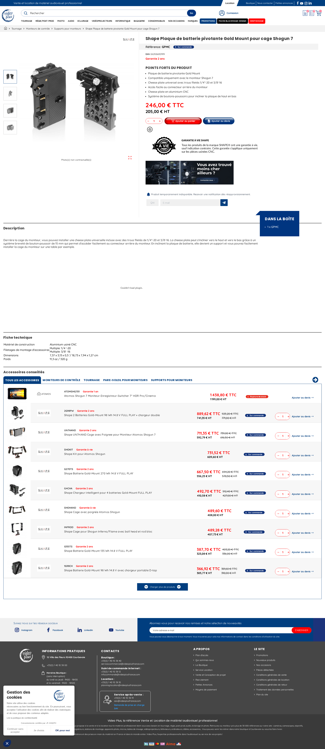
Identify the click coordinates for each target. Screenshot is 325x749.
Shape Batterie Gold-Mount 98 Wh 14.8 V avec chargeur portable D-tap (110, 570)
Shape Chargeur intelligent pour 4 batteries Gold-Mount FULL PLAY (108, 492)
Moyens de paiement (206, 689)
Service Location (204, 670)
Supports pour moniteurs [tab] (171, 380)
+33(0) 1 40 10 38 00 (57, 665)
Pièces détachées (265, 670)
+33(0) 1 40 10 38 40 (111, 660)
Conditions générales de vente (271, 674)
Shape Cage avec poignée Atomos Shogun (92, 512)
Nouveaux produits (265, 660)
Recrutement (202, 679)
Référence (153, 46)
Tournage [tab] (92, 380)
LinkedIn (310, 2)
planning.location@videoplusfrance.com (121, 685)
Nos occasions (263, 665)
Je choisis (39, 730)
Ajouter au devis (301, 397)
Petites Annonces (204, 684)
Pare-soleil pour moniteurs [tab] (125, 380)
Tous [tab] (22, 380)
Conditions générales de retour (271, 684)
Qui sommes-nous (205, 660)
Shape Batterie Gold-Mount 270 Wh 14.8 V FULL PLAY (98, 473)
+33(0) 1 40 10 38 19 (124, 697)
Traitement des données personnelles (275, 689)
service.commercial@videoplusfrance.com (122, 663)
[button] (7, 743)
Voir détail (17, 394)
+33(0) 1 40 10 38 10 (111, 682)
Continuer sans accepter (15, 730)
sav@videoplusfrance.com (127, 701)
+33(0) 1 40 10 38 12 (111, 671)
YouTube (302, 2)
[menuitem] (26, 21)
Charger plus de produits (162, 587)
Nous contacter (265, 3)
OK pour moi (62, 730)
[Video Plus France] (8, 15)
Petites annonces (284, 3)
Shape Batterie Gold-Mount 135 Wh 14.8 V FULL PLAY (98, 550)
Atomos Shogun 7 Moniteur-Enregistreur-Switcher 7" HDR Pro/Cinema (110, 395)
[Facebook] (45, 629)
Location (229, 3)
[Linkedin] (77, 629)
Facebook (298, 2)
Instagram (306, 2)
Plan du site (262, 694)
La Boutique (202, 665)
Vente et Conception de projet (211, 674)
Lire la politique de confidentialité (22, 718)
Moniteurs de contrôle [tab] (61, 380)
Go (191, 13)
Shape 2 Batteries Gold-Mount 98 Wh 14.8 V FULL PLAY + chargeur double (112, 415)
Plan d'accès (202, 655)
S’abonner (301, 630)
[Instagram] (14, 629)
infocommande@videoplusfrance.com (120, 674)
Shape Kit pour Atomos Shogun (84, 454)
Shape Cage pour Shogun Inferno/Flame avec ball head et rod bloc (108, 531)
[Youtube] (108, 629)
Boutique (250, 3)
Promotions (262, 655)
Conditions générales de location (272, 679)
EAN (148, 54)
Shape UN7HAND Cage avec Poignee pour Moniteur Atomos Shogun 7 (110, 434)
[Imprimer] (150, 129)
